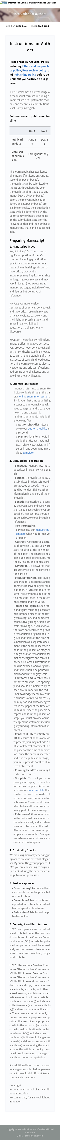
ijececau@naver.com (33, 1135)
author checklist (37, 428)
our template (36, 790)
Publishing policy (25, 74)
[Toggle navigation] (52, 4)
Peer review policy (34, 70)
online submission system (34, 396)
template (28, 452)
